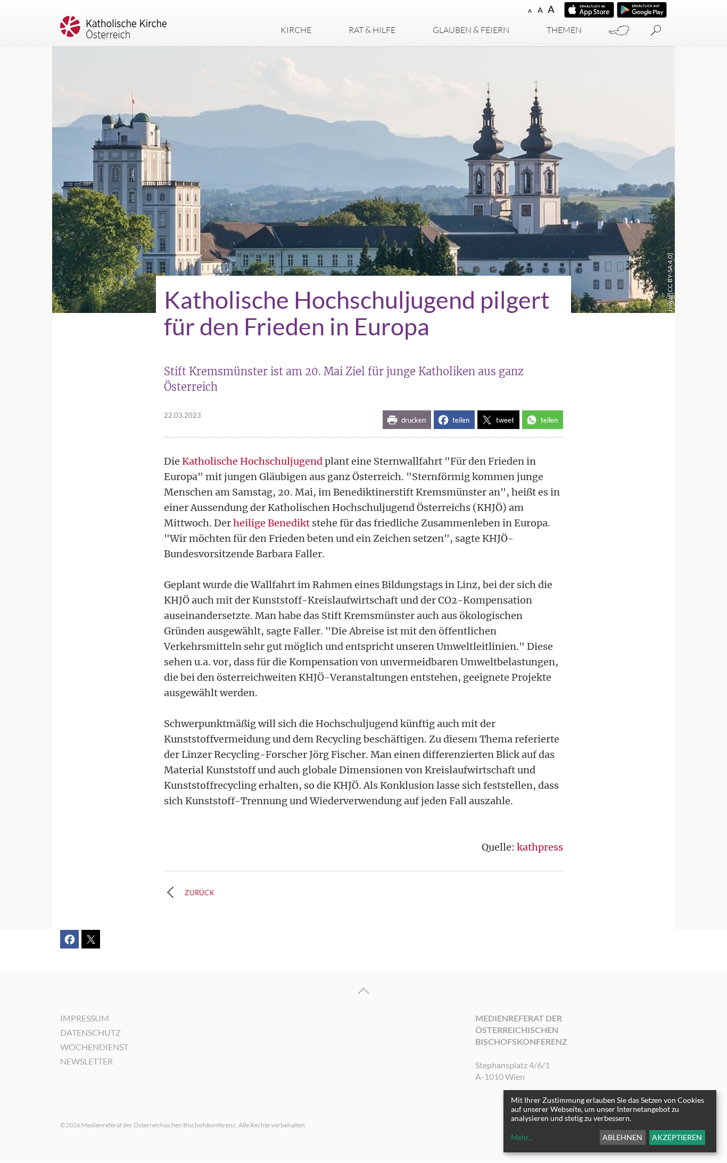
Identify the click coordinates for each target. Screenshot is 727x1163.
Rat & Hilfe (372, 29)
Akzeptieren (677, 1137)
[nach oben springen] (363, 991)
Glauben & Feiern (471, 29)
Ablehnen (622, 1137)
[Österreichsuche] (619, 30)
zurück (200, 892)
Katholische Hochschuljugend (252, 461)
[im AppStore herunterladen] (589, 10)
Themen (564, 29)
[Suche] (656, 30)
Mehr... (522, 1137)
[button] (407, 419)
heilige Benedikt (271, 523)
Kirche (295, 29)
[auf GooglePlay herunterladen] (642, 10)
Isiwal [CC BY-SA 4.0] (669, 282)
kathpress (540, 847)
